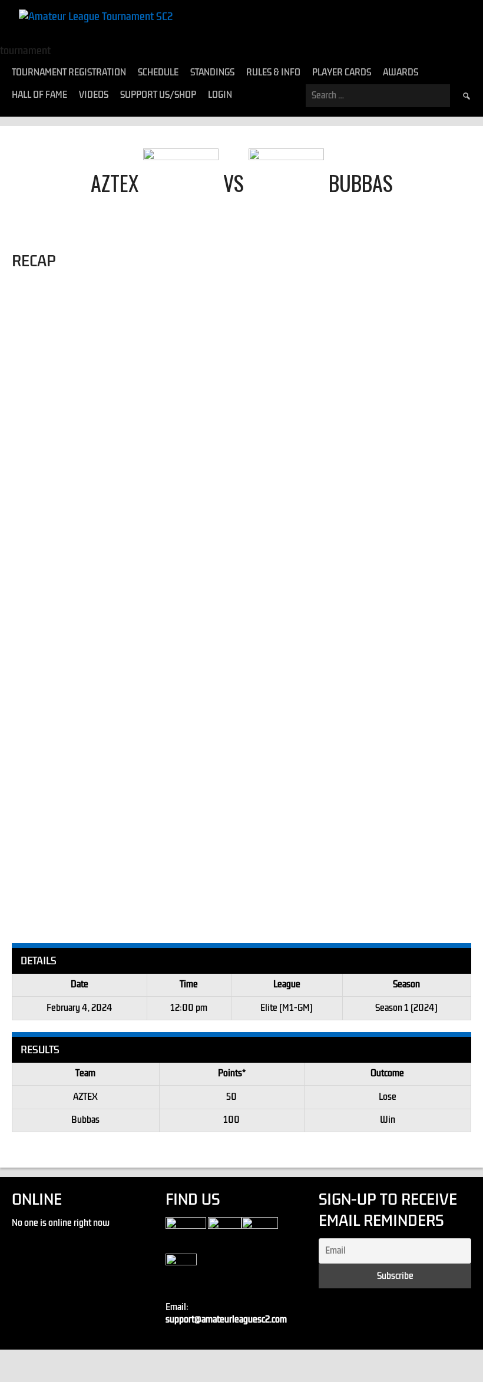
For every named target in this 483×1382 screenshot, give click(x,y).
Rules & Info (273, 72)
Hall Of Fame (39, 94)
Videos (93, 94)
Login (220, 94)
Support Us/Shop (158, 94)
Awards (400, 72)
